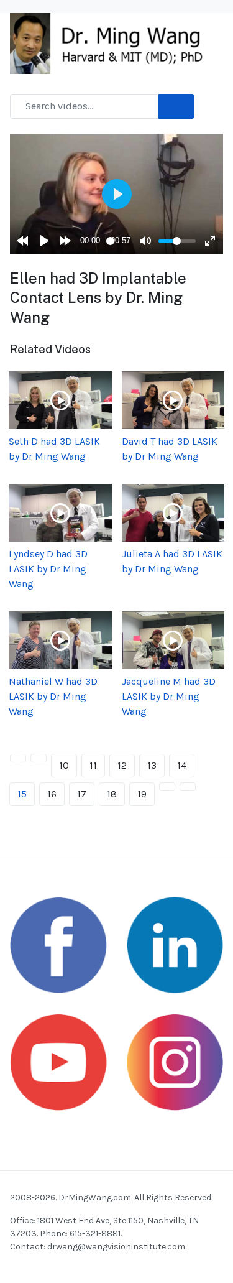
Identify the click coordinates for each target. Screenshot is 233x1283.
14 (181, 765)
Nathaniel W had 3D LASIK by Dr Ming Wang (53, 696)
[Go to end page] (188, 786)
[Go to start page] (18, 758)
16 (52, 794)
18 (112, 794)
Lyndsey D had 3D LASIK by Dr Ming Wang (48, 569)
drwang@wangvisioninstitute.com (116, 1246)
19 (142, 794)
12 (122, 765)
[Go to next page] (167, 786)
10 (64, 765)
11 (93, 765)
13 (152, 765)
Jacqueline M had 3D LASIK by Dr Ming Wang (169, 696)
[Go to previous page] (38, 758)
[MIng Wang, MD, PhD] (111, 43)
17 (81, 794)
